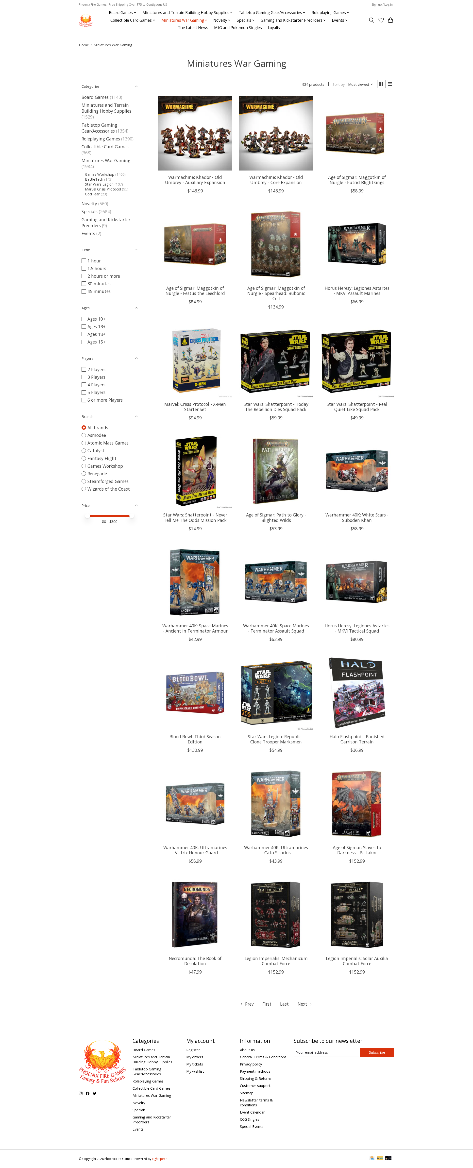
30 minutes (99, 284)
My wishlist (195, 1071)
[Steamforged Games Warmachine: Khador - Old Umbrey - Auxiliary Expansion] (195, 133)
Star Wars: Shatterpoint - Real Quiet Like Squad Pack (357, 406)
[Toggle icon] (371, 20)
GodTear (92, 193)
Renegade (97, 474)
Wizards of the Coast (108, 489)
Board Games (95, 97)
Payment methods (255, 1071)
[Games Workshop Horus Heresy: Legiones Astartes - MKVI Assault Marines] (357, 244)
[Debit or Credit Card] (388, 1158)
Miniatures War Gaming (106, 160)
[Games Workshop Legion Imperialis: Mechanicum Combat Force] (276, 914)
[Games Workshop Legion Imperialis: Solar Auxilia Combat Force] (357, 914)
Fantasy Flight (102, 458)
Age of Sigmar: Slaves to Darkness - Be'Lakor (357, 850)
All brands (97, 427)
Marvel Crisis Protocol (103, 189)
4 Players (96, 385)
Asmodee (96, 435)
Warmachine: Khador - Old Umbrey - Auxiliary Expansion (195, 179)
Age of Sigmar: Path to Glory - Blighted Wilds (276, 517)
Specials (90, 211)
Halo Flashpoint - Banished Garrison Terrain (357, 739)
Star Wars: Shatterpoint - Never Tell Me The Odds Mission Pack (195, 517)
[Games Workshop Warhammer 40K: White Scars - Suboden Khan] (357, 471)
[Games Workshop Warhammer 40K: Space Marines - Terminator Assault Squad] (276, 582)
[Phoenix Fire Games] (86, 20)
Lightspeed (160, 1159)
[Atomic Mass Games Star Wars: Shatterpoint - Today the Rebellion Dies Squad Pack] (276, 360)
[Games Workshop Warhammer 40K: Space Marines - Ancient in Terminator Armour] (195, 582)
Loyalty (274, 27)
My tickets (194, 1064)
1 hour (94, 261)
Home (84, 44)
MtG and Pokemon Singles (238, 27)
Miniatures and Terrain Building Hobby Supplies (106, 108)
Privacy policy (251, 1064)
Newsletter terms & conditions (256, 1102)
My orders (194, 1056)
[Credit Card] (372, 1158)
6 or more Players (105, 400)
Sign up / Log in (382, 4)
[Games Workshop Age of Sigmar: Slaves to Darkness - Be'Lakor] (357, 804)
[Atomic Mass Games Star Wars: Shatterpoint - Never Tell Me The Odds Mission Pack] (195, 471)
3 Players (96, 377)
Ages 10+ (96, 319)
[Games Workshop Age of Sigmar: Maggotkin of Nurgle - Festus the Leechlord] (195, 244)
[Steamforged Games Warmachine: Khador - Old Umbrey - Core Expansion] (276, 133)
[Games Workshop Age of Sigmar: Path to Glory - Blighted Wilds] (276, 471)
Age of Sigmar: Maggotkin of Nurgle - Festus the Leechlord (195, 290)
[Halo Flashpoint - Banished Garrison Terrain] (357, 693)
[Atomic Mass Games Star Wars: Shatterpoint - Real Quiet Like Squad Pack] (357, 360)
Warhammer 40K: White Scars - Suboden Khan (357, 517)
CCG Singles (249, 1119)
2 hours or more (103, 276)
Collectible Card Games (105, 147)
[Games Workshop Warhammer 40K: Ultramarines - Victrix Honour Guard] (195, 804)
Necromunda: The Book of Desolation (195, 960)
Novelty (89, 203)
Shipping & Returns (255, 1078)
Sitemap (246, 1092)
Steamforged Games (108, 481)
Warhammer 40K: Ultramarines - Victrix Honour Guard (195, 850)
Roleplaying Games (101, 139)
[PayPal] (380, 1158)
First (266, 1004)
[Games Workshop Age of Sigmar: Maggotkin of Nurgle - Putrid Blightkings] (357, 133)
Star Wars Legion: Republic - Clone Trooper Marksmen (276, 739)
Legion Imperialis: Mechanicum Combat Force (276, 960)
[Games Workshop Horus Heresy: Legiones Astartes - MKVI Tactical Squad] (357, 582)
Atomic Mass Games (108, 443)
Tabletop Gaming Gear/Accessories (99, 128)
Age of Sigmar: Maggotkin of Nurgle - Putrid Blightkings (357, 179)
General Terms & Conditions (263, 1056)
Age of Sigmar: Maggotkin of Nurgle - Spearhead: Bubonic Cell (276, 293)
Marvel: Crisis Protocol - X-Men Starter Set (195, 406)
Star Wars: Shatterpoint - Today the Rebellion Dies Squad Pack (276, 406)
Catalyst (95, 450)
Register (193, 1049)
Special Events (251, 1126)
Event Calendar (252, 1112)
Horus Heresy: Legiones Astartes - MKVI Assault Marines (357, 290)
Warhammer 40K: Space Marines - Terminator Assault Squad (276, 628)
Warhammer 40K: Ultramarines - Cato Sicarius (276, 850)
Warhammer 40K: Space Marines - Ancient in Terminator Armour (195, 628)
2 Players (96, 369)
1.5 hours (96, 268)
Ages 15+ (96, 342)
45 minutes (99, 291)
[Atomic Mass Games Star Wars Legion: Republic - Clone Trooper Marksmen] (276, 693)
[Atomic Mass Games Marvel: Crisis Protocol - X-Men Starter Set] (195, 360)
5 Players (96, 392)
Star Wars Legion (99, 184)
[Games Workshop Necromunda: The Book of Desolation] (195, 914)
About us (247, 1049)
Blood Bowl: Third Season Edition (195, 739)
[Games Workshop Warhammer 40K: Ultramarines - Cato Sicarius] (276, 804)
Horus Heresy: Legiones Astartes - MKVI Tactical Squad (357, 628)
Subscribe (377, 1052)
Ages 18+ (96, 334)
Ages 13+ (96, 326)
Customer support (255, 1085)
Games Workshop (99, 174)
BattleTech (94, 179)
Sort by (339, 84)
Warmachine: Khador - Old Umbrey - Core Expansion (276, 179)
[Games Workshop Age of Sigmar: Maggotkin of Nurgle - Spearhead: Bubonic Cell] (276, 244)
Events (88, 233)
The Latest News (193, 27)
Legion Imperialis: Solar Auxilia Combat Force (357, 960)
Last (284, 1004)
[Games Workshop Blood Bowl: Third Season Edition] (195, 693)
